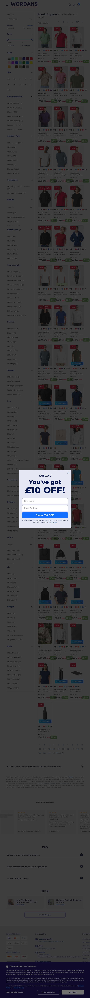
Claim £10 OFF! (45, 515)
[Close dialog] (68, 473)
